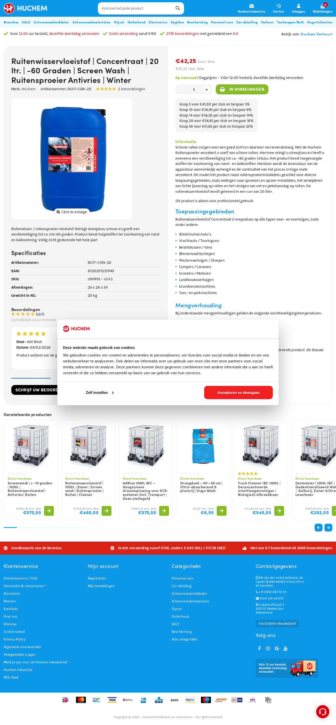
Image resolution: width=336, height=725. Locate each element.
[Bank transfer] (176, 702)
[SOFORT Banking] (223, 702)
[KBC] (160, 702)
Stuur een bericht (271, 598)
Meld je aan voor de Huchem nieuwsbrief (35, 662)
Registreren (97, 578)
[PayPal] (191, 702)
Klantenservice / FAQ (20, 578)
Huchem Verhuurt (316, 33)
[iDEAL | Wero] (67, 702)
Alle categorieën (184, 639)
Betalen (10, 601)
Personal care (182, 578)
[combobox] (141, 8)
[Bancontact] (98, 702)
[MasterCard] (82, 702)
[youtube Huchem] (285, 648)
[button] (328, 528)
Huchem (29, 89)
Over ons (11, 616)
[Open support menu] (322, 711)
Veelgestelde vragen (20, 654)
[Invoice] (269, 702)
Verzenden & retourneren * (25, 586)
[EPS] (254, 702)
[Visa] (114, 702)
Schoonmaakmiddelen (189, 594)
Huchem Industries (18, 670)
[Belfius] (129, 702)
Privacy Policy (14, 639)
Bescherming (182, 632)
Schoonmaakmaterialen (190, 601)
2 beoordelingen (131, 89)
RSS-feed (11, 677)
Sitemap (10, 624)
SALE (175, 624)
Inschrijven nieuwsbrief (277, 623)
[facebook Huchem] (259, 648)
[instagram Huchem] (268, 648)
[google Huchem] (276, 648)
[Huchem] (28, 8)
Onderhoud (180, 616)
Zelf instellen (97, 392)
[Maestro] (207, 702)
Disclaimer (12, 594)
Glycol (177, 609)
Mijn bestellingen (101, 586)
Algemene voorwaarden (22, 647)
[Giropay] (238, 702)
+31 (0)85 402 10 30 (272, 592)
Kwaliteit (11, 609)
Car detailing (182, 586)
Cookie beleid (14, 632)
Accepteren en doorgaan (238, 392)
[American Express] (145, 702)
